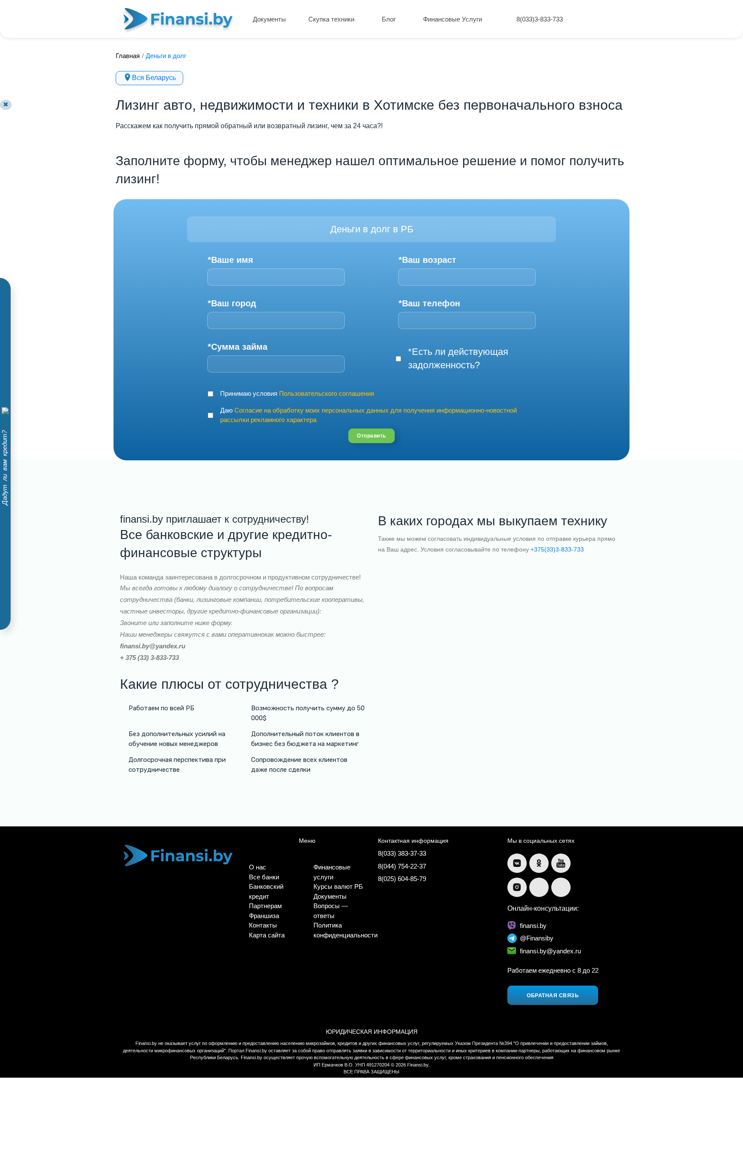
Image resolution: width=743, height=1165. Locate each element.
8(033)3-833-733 (540, 19)
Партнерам (265, 905)
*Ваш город (232, 303)
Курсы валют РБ (338, 886)
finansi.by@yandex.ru (550, 951)
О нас (257, 867)
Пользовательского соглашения (326, 393)
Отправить (371, 436)
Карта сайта (267, 935)
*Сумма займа (237, 346)
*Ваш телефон (429, 303)
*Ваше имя (230, 260)
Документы (269, 19)
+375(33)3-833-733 (557, 549)
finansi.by (533, 925)
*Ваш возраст (427, 260)
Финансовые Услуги (453, 19)
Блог (389, 19)
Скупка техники (332, 19)
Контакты (263, 925)
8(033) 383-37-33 (402, 853)
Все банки (264, 877)
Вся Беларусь (154, 77)
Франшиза (264, 915)
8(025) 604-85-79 (402, 878)
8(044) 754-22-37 (402, 866)
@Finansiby (536, 938)
